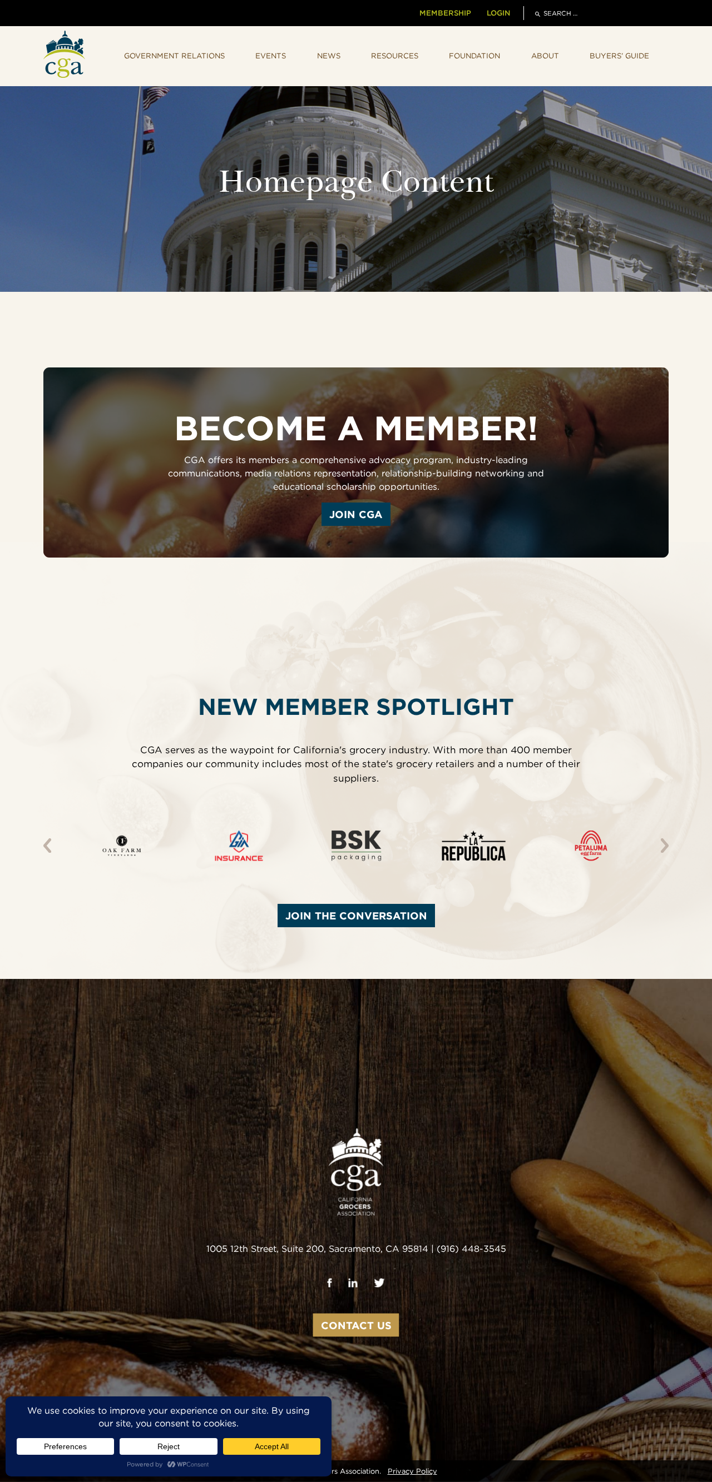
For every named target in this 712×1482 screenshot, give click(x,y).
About (545, 55)
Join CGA (356, 514)
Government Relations (174, 55)
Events (270, 55)
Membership (445, 12)
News (328, 55)
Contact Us (356, 1325)
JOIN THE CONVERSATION (356, 915)
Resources (394, 55)
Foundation (474, 55)
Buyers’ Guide (619, 55)
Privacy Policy (412, 1471)
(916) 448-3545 (471, 1249)
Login (498, 12)
